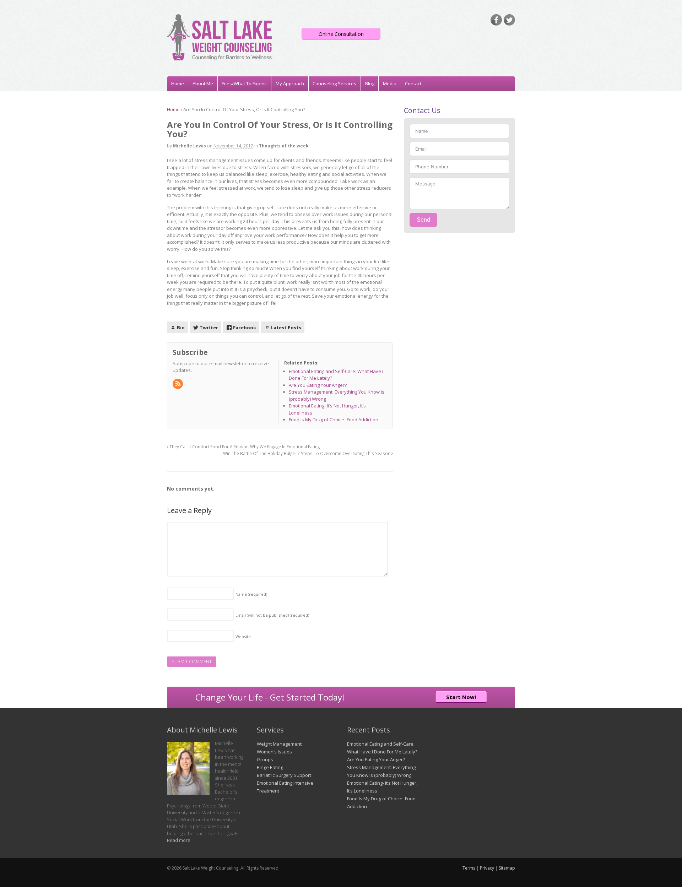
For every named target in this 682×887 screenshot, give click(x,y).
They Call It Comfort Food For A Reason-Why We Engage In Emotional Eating (244, 446)
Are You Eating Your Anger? (376, 759)
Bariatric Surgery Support (284, 775)
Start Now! (461, 697)
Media (389, 83)
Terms (468, 868)
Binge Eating (270, 767)
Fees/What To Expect (244, 83)
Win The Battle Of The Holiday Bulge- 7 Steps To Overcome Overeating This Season (307, 453)
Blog (369, 83)
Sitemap (507, 868)
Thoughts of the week (284, 146)
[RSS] (178, 384)
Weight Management (279, 744)
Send (423, 220)
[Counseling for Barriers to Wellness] (219, 57)
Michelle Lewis (189, 146)
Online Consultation (341, 34)
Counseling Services (334, 83)
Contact (413, 83)
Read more (178, 840)
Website (243, 636)
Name (251, 594)
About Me (203, 83)
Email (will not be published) (272, 615)
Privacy (487, 868)
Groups (265, 759)
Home (177, 83)
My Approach (290, 83)
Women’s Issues (274, 751)
